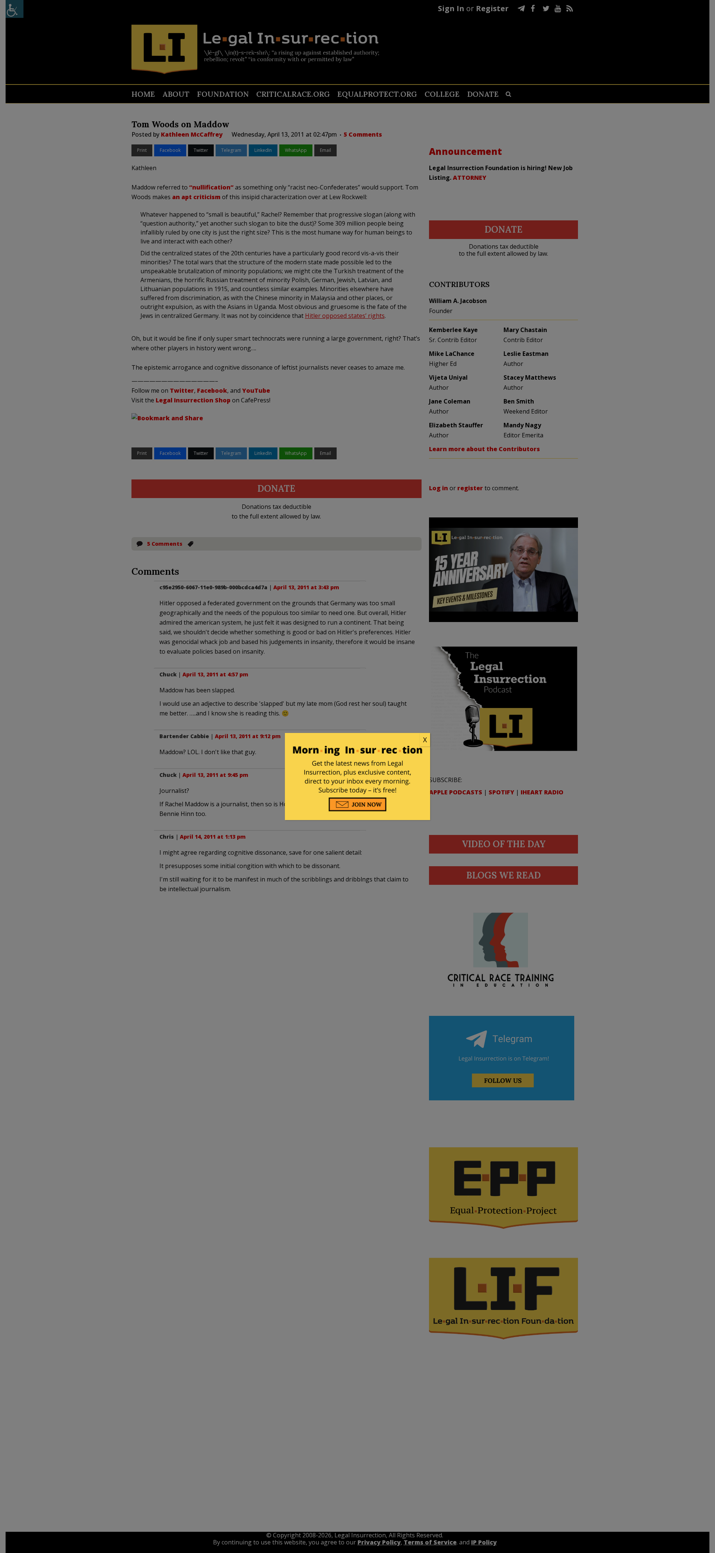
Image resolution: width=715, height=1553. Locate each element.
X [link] (425, 739)
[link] (357, 740)
